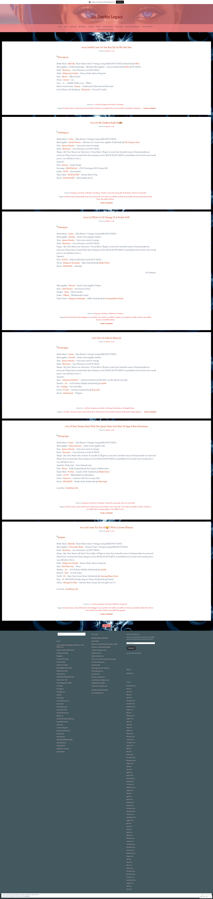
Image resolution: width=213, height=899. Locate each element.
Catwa (70, 139)
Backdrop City (72, 487)
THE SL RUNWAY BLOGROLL (65, 740)
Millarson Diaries (96, 653)
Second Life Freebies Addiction (65, 719)
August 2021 (129, 710)
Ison (66, 572)
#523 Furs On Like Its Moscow (106, 338)
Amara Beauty (68, 145)
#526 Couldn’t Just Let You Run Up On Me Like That (106, 47)
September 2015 (130, 853)
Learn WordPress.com (63, 701)
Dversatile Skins (76, 546)
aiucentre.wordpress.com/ (99, 650)
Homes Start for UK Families (105, 30)
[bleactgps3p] (62, 57)
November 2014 (130, 874)
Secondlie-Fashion (107, 199)
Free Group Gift (94, 196)
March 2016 (129, 835)
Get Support (60, 689)
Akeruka (71, 63)
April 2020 (129, 731)
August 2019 (129, 745)
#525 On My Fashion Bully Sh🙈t (106, 122)
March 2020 (129, 734)
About (66, 27)
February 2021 (130, 716)
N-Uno (66, 389)
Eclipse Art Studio (70, 73)
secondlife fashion (108, 320)
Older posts (106, 625)
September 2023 (131, 686)
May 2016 (129, 829)
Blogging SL (60, 656)
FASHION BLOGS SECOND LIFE (65, 677)
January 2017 (129, 805)
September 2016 (131, 817)
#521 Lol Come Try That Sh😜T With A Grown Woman (106, 527)
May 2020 (129, 728)
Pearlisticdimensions (62, 713)
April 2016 (129, 832)
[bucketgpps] (62, 347)
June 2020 (129, 725)
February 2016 (130, 838)
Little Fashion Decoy (97, 671)
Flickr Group (82, 27)
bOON (65, 259)
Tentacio (67, 478)
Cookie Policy (27, 896)
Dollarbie (88, 193)
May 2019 (129, 751)
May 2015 (129, 865)
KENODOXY (73, 174)
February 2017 (130, 802)
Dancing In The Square (63, 659)
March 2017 (129, 799)
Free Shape (119, 104)
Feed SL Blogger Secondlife (64, 683)
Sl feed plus (60, 725)
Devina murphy (61, 662)
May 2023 (129, 695)
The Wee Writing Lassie (98, 662)
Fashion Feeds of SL (62, 680)
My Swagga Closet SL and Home (100, 668)
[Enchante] (68, 393)
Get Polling (60, 686)
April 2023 (129, 698)
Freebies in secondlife (101, 108)
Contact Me (73, 27)
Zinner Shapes (61, 752)
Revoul (72, 236)
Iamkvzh (59, 695)
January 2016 (130, 841)
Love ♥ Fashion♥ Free (98, 693)
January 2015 (129, 868)
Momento (85, 89)
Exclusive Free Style (62, 671)
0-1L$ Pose (97, 104)
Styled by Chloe (96, 665)
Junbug (64, 386)
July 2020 (129, 722)
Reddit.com (60, 716)
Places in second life (139, 193)
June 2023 (129, 692)
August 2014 (129, 883)
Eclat (66, 292)
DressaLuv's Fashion (62, 665)
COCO (66, 475)
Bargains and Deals (108, 104)
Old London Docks (62, 710)
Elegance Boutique (71, 262)
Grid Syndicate (61, 692)
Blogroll (98, 27)
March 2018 (129, 775)
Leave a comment (150, 108)
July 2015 (128, 859)
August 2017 (129, 790)
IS (64, 576)
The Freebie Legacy (106, 17)
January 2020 (130, 739)
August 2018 (129, 763)
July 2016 (128, 823)
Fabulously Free (61, 674)
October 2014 (130, 877)
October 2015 (130, 850)
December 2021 (130, 704)
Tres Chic (96, 389)
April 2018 (129, 772)
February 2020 (130, 737)
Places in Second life (117, 108)
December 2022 (130, 701)
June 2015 (129, 862)
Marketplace (127, 193)
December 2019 (130, 742)
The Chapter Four (132, 142)
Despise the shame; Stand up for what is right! (104, 644)
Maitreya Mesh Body (140, 196)
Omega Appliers (135, 412)
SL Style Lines (60, 734)
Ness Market (60, 704)
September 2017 (130, 787)
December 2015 (130, 844)
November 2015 (130, 847)
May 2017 (129, 793)
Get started (120, 2)
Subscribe (131, 648)
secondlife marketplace (133, 108)
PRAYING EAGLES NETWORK (100, 638)
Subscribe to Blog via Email (132, 634)
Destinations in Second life (84, 108)
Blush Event (104, 471)
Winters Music (119, 27)
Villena (66, 295)
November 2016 (130, 811)
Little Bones (67, 288)
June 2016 (129, 826)
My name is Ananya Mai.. (98, 677)
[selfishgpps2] (63, 132)
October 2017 (130, 784)
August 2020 (130, 719)
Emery (77, 86)
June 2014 (129, 889)
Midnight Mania (128, 408)
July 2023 (128, 689)
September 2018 (131, 760)
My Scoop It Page (108, 27)
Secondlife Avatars (117, 509)
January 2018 (130, 781)
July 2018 (128, 766)
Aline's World (95, 641)
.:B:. (66, 383)
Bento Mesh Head (82, 196)
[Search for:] (72, 634)
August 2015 (129, 856)
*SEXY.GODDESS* (70, 380)
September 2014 (130, 880)
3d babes (67, 412)
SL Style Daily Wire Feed (63, 731)
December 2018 (130, 757)
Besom (65, 164)
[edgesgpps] (62, 227)
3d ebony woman (68, 108)
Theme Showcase (61, 743)
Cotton (66, 79)
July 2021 (128, 713)
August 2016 (129, 820)
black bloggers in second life (87, 317)
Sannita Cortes (96, 674)
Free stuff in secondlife (109, 196)
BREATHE (67, 266)
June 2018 (129, 769)
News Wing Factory (62, 707)
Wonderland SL (61, 746)
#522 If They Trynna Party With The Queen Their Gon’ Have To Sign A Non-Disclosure (106, 426)
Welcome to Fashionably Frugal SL (101, 647)
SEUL (65, 171)
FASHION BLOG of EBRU (98, 683)
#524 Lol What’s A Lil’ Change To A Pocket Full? (106, 217)
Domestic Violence (147, 27)
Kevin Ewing (60, 698)
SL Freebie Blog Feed (62, 728)
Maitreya (66, 70)
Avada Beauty (74, 142)
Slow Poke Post (61, 737)
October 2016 (130, 814)
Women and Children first (132, 27)
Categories (91, 27)
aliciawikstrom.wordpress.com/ (100, 680)
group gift (118, 193)
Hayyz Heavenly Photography (100, 690)
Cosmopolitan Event (114, 298)
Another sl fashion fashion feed (65, 650)
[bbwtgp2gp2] (63, 436)
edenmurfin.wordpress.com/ (99, 686)
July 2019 (128, 748)
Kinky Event (104, 262)
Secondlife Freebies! (62, 722)
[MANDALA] (71, 168)
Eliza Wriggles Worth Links (64, 668)
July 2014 (128, 886)
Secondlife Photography (117, 610)
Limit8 (103, 383)
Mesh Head (144, 608)
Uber (137, 63)
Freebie (103, 193)
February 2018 (130, 778)
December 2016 (130, 808)
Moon (64, 76)
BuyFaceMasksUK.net (98, 656)
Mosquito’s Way (70, 582)
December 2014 (130, 871)
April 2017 (129, 796)
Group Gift (110, 193)
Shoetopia (102, 481)
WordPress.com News (63, 749)
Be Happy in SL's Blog (62, 653)
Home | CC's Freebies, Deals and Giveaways (104, 659)
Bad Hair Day (68, 566)
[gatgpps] (61, 537)
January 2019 (130, 754)
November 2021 (130, 707)
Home (60, 27)
